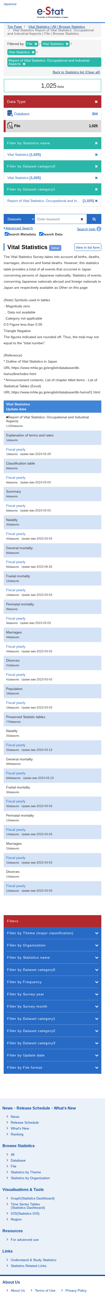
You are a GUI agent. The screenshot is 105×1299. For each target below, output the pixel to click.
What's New (20, 1128)
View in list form (88, 247)
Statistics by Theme (26, 1172)
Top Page (14, 27)
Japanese (10, 4)
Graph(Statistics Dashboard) (33, 1198)
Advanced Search (19, 228)
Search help (86, 229)
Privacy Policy (76, 1290)
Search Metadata (22, 234)
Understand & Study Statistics (33, 1260)
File (13, 1166)
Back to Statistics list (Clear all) (76, 72)
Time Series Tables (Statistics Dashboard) (28, 1205)
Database (18, 1160)
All (12, 1154)
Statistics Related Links (28, 1265)
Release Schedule (25, 1122)
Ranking (17, 1134)
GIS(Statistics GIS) (25, 1213)
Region (16, 1219)
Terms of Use (45, 1290)
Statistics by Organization (30, 1178)
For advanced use (25, 1239)
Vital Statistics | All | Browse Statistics (56, 27)
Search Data (52, 234)
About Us (18, 1290)
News (15, 1116)
